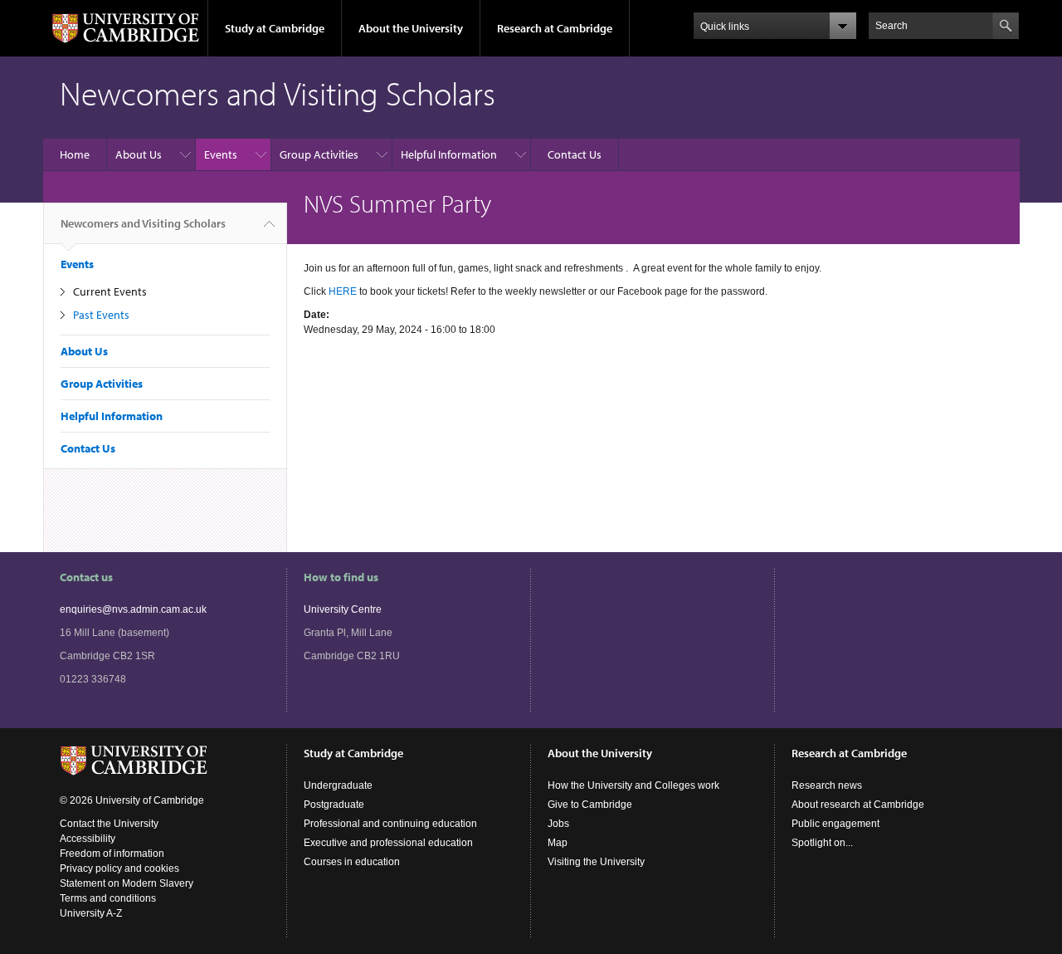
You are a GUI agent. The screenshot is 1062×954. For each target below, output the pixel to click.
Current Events (110, 291)
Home (75, 154)
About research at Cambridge (858, 804)
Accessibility (87, 838)
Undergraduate (338, 785)
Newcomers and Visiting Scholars (143, 223)
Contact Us (575, 154)
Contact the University (109, 823)
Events (220, 154)
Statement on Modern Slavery (126, 883)
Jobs (558, 823)
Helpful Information (449, 154)
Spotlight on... (822, 843)
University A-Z (91, 913)
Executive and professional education (388, 843)
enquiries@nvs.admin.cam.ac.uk (133, 609)
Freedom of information (112, 853)
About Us (138, 154)
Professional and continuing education (390, 823)
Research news (827, 785)
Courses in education (352, 862)
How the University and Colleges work (633, 785)
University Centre (343, 609)
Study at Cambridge (274, 28)
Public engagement (835, 823)
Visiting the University (596, 862)
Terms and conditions (108, 898)
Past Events (101, 314)
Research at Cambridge (554, 28)
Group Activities (319, 154)
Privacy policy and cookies (119, 868)
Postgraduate (334, 804)
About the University (410, 28)
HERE (343, 291)
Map (558, 843)
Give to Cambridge (590, 804)
